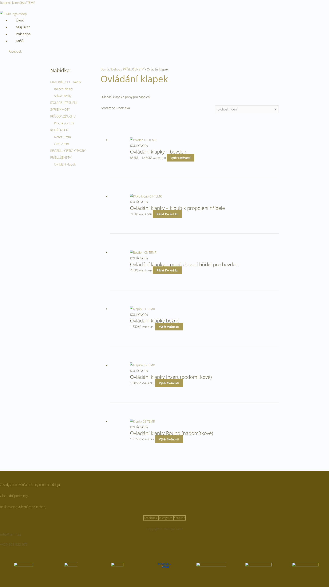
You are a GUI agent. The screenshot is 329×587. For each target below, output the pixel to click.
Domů (105, 69)
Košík (20, 40)
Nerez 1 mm (62, 137)
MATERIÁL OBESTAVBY (65, 82)
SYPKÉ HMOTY (60, 109)
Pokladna (23, 34)
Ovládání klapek (65, 164)
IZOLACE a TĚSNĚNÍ (63, 103)
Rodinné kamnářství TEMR (17, 3)
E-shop (116, 69)
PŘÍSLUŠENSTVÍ (61, 157)
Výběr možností (180, 158)
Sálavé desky (62, 96)
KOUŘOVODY (59, 130)
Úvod (20, 20)
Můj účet (23, 27)
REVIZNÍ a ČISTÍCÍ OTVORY (67, 151)
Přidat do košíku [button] (167, 214)
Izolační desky (63, 89)
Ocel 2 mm (61, 144)
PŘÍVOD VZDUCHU (63, 116)
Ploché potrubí (64, 123)
